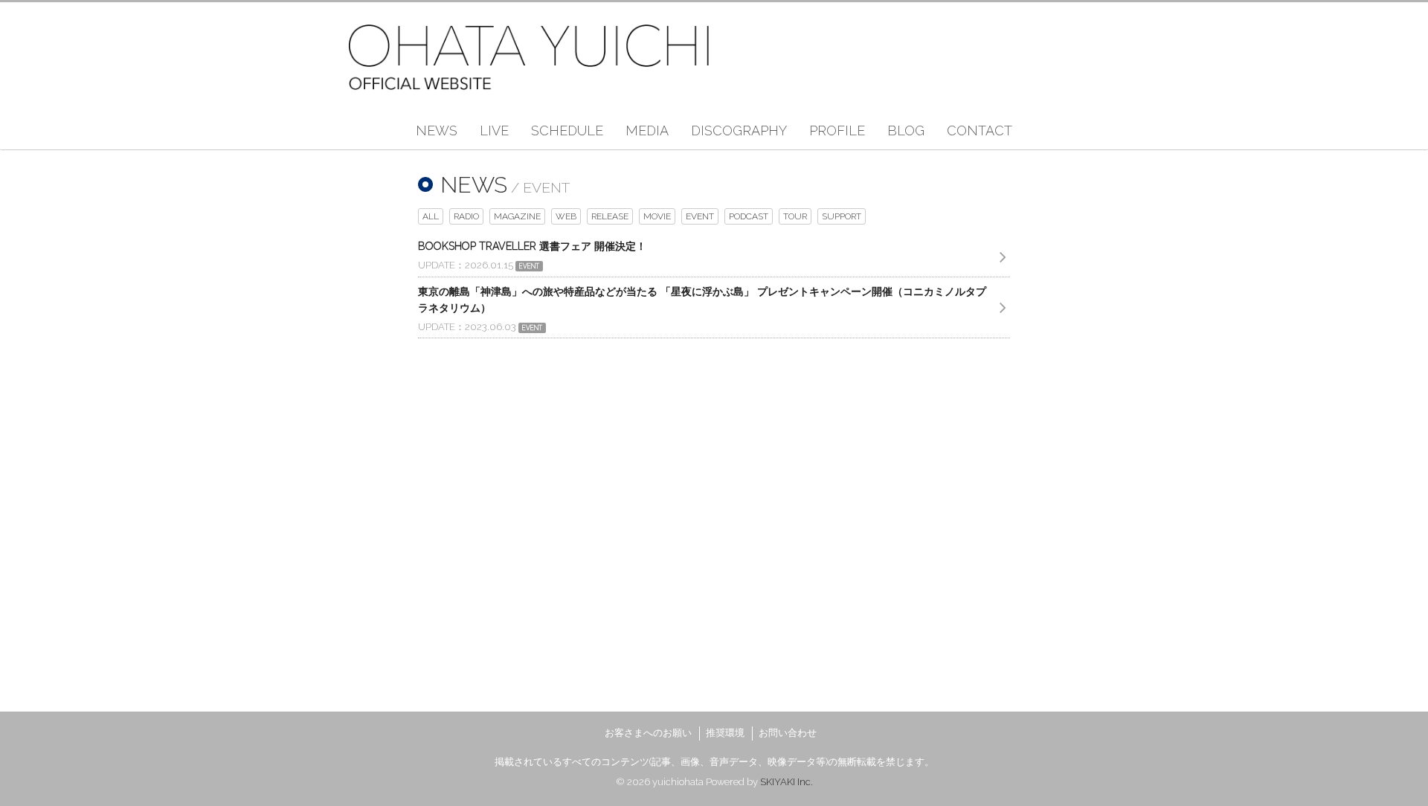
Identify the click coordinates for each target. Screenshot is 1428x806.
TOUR (795, 216)
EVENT (700, 216)
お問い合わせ (788, 732)
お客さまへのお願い (648, 732)
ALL (430, 216)
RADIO (466, 216)
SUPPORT (841, 216)
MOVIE (657, 216)
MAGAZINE (517, 216)
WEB (566, 216)
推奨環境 (725, 732)
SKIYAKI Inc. (786, 781)
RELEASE (609, 216)
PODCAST (748, 216)
